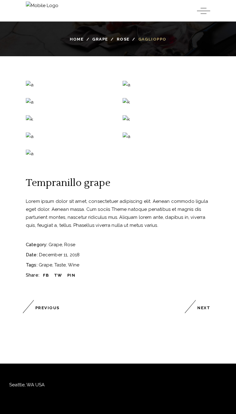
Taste (60, 265)
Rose (123, 39)
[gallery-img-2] (69, 119)
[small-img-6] (69, 154)
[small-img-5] (166, 136)
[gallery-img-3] (166, 119)
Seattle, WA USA (27, 385)
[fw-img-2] (166, 85)
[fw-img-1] (69, 85)
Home (77, 39)
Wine (73, 265)
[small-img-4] (69, 136)
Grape (100, 39)
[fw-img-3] (69, 102)
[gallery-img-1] (166, 102)
